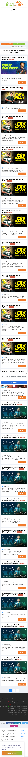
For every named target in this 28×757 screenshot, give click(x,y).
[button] (14, 374)
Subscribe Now (14, 382)
